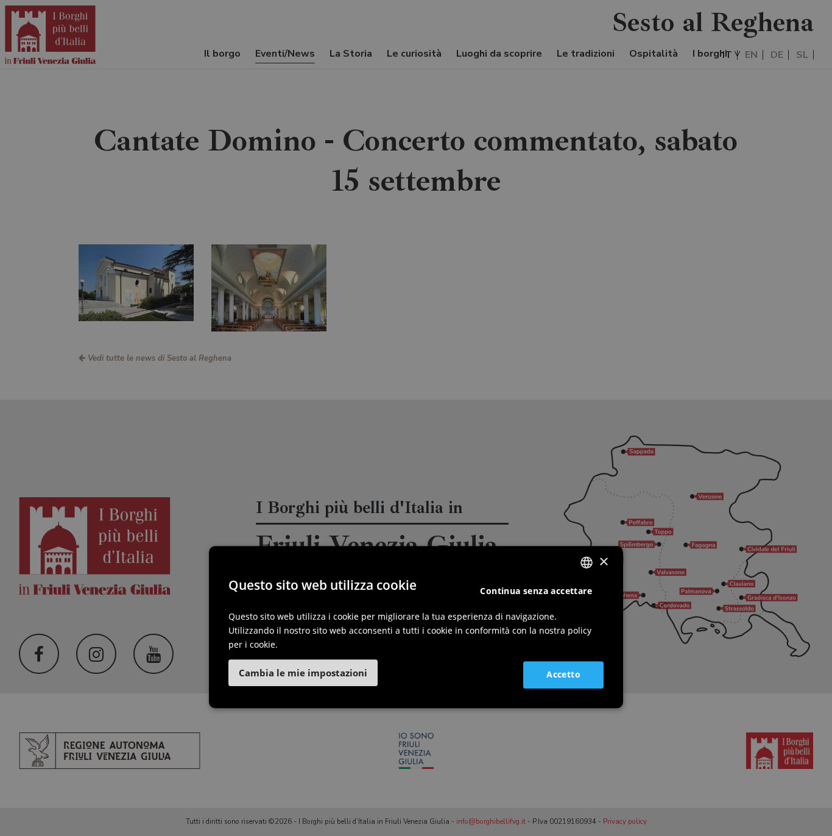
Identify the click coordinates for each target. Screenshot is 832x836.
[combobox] (586, 562)
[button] (303, 673)
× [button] (603, 562)
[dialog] (416, 627)
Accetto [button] (563, 674)
